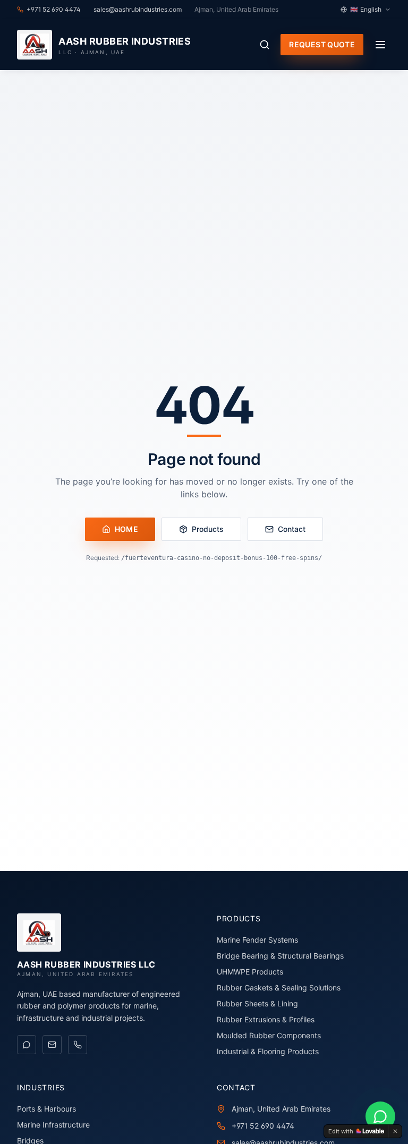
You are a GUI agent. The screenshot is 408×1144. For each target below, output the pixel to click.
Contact (291, 528)
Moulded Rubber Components (269, 1035)
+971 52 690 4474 (263, 1125)
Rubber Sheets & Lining (257, 1003)
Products (208, 528)
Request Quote (322, 44)
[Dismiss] (395, 1131)
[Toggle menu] (380, 44)
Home (126, 528)
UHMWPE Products (250, 971)
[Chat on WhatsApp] (26, 1044)
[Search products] (264, 44)
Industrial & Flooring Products (268, 1051)
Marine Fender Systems (257, 939)
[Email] (52, 1044)
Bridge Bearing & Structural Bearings (280, 955)
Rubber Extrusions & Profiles (265, 1019)
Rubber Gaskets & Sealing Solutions (279, 987)
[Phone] (77, 1044)
